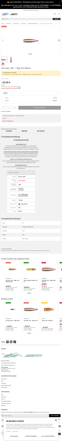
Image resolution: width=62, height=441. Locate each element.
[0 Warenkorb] (54, 14)
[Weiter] (59, 40)
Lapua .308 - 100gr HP (47, 320)
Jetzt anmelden (55, 415)
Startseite (8, 23)
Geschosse (23, 23)
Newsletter (3, 405)
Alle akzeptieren (48, 436)
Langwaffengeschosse (32, 23)
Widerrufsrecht (4, 387)
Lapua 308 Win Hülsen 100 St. (30, 281)
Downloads (3, 397)
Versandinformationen (5, 403)
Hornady (8, 278)
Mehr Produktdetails (7, 121)
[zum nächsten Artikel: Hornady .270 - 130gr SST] (59, 23)
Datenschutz (4, 379)
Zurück (2, 23)
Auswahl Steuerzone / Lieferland (9, 88)
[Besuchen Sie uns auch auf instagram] (11, 342)
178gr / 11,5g (25, 238)
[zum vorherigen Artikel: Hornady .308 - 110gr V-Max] (56, 23)
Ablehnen (14, 436)
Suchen (57, 19)
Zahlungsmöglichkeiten (6, 401)
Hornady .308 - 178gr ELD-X (31, 320)
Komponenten (16, 23)
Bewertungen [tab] (24, 131)
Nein (23, 234)
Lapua (25, 278)
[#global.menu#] (59, 14)
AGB (2, 381)
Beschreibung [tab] (9, 131)
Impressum (3, 383)
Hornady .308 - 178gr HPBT (13, 320)
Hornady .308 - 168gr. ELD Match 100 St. (12, 281)
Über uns (3, 399)
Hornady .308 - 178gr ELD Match (46, 23)
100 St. (31, 98)
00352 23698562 (5, 360)
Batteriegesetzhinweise (6, 385)
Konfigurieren (31, 436)
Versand (11, 86)
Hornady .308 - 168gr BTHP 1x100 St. (49, 281)
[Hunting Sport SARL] (9, 14)
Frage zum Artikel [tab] (41, 131)
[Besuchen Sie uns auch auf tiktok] (15, 342)
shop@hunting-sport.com (9, 365)
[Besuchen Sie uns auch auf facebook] (7, 342)
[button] (31, 93)
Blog (2, 394)
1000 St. (31, 100)
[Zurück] (3, 40)
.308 (23, 230)
